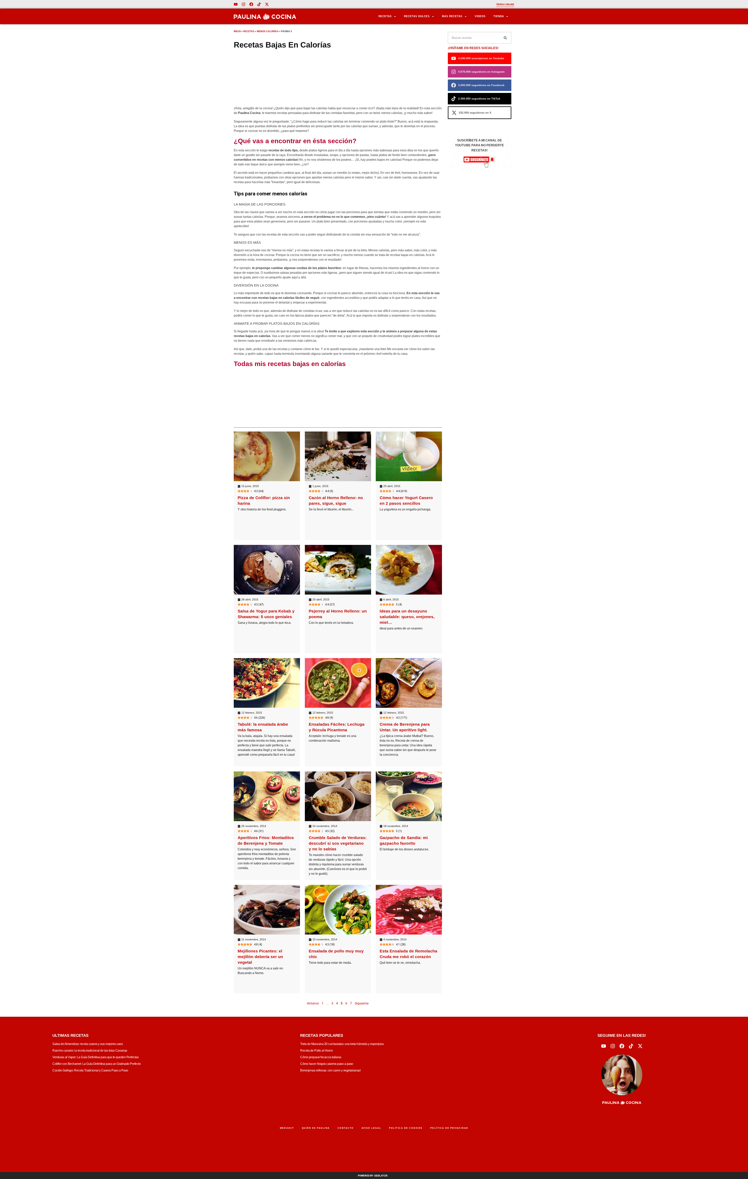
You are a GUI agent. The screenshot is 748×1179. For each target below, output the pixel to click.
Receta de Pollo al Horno (316, 1050)
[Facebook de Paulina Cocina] (251, 4)
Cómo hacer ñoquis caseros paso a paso (326, 1063)
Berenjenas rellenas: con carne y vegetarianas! (330, 1070)
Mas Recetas (452, 16)
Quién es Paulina (316, 1128)
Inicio (237, 31)
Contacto (346, 1128)
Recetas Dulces (417, 16)
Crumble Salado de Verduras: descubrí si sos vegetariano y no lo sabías (338, 843)
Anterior (313, 1003)
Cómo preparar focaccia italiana (320, 1057)
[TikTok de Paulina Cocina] (259, 4)
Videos (480, 16)
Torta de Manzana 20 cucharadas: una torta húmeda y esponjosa (342, 1044)
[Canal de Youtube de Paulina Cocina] (236, 4)
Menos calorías (267, 31)
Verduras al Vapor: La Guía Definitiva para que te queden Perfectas (95, 1057)
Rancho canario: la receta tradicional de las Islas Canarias (89, 1050)
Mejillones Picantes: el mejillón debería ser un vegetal (260, 956)
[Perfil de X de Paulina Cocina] (267, 4)
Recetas (385, 16)
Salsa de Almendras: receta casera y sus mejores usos (87, 1044)
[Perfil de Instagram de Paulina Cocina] (243, 4)
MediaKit (287, 1128)
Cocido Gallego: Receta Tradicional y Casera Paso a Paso (90, 1070)
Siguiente (362, 1003)
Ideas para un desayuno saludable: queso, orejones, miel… (407, 616)
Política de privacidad (449, 1128)
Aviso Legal (371, 1128)
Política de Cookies (406, 1128)
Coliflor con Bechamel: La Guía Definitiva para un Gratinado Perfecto (96, 1063)
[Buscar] (505, 37)
